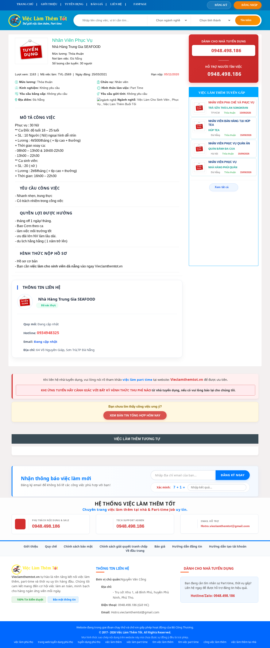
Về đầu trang (135, 551)
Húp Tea (214, 130)
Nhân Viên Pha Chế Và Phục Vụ (231, 102)
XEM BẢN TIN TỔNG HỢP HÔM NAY (135, 415)
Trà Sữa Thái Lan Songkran (228, 107)
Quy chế (51, 546)
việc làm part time (137, 379)
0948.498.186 (46, 526)
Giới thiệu (31, 546)
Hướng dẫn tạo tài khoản (227, 546)
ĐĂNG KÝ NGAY (232, 475)
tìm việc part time (188, 642)
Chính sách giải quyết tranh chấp (123, 546)
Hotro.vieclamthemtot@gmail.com (225, 526)
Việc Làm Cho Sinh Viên (153, 99)
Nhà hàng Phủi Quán (222, 167)
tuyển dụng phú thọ (89, 642)
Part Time (136, 87)
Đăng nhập (250, 5)
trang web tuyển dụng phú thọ (55, 642)
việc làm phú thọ (23, 642)
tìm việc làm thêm (163, 642)
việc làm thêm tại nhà (243, 642)
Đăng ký (221, 5)
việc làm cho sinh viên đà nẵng (55, 266)
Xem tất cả (221, 187)
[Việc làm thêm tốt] (35, 569)
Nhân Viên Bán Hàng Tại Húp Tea (229, 122)
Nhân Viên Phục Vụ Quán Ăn (229, 143)
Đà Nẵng (76, 58)
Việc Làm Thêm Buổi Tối (119, 104)
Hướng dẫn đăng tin (187, 546)
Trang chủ (24, 4)
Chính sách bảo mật (78, 546)
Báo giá (159, 546)
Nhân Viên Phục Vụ (222, 162)
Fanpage (140, 4)
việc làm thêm (113, 642)
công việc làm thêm (215, 642)
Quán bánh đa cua (221, 148)
